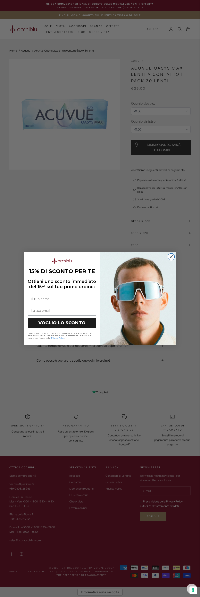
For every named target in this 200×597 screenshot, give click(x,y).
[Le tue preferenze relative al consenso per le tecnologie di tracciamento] (193, 590)
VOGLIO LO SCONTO (62, 322)
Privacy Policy (57, 338)
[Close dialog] (171, 256)
